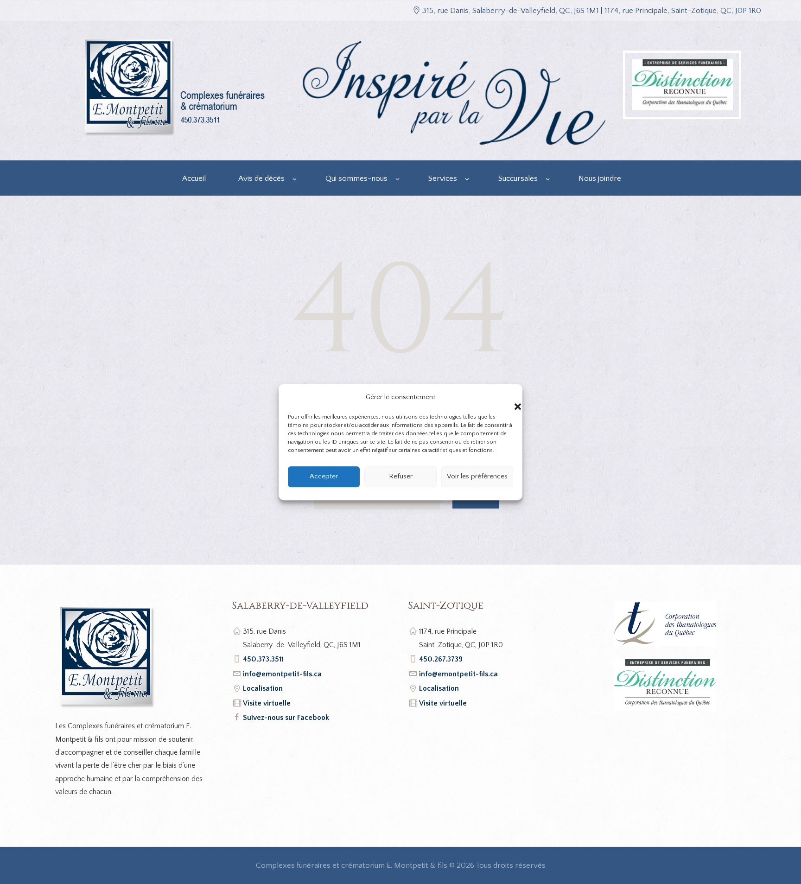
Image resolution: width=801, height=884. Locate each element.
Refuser (401, 476)
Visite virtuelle (267, 703)
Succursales (518, 178)
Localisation (263, 688)
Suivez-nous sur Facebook (286, 717)
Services (442, 178)
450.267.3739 (441, 659)
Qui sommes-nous (356, 178)
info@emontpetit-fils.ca (282, 674)
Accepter (324, 476)
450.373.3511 (263, 659)
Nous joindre (599, 178)
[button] (508, 397)
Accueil (194, 178)
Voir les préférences (477, 476)
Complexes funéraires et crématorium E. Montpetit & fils (351, 865)
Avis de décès (261, 178)
